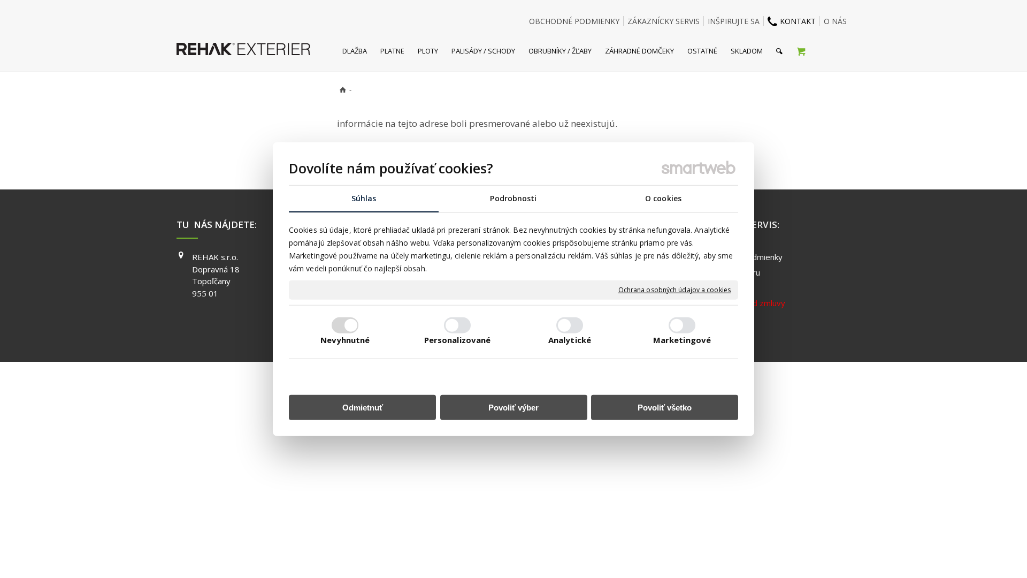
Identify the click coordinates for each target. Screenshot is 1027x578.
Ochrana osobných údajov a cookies (674, 290)
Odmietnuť (362, 407)
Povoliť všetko (665, 407)
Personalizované (457, 339)
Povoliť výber (513, 407)
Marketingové (682, 339)
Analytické (569, 339)
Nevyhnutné (345, 339)
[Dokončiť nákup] (801, 50)
